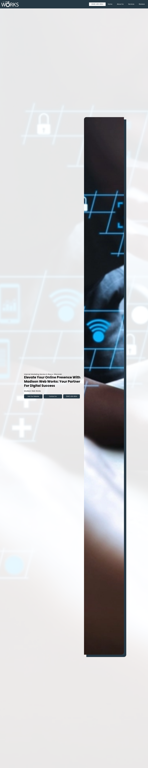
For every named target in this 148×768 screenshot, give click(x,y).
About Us (120, 4)
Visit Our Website (33, 396)
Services (131, 4)
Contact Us (53, 396)
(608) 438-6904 (97, 4)
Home (110, 4)
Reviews (142, 4)
